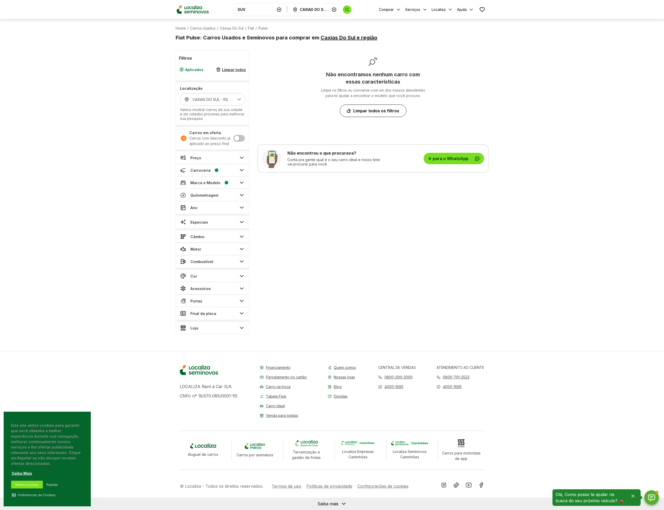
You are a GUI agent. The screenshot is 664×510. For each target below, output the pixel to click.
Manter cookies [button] (27, 485)
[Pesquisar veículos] (347, 9)
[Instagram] (444, 486)
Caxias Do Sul (232, 28)
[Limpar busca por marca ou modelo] (279, 9)
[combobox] (256, 9)
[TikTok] (456, 486)
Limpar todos (234, 69)
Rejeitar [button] (52, 485)
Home (181, 28)
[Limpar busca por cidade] (334, 9)
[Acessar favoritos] (482, 9)
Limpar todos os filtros (376, 110)
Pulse (263, 28)
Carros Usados (203, 28)
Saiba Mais (22, 473)
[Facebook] (481, 486)
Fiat (251, 28)
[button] (390, 386)
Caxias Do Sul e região (349, 38)
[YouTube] (469, 486)
